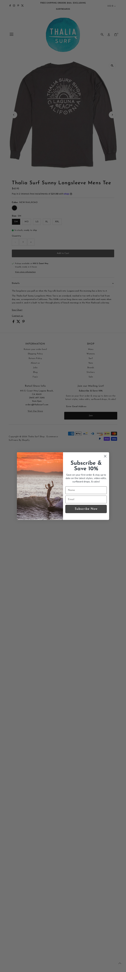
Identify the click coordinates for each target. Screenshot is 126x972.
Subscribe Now (86, 509)
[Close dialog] (105, 456)
